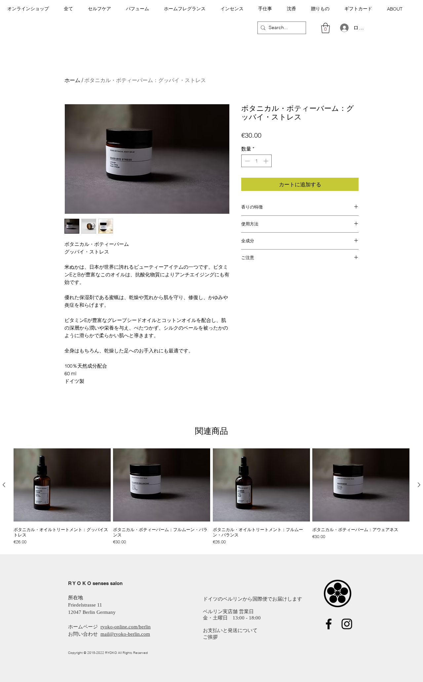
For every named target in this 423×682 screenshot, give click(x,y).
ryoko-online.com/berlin (125, 626)
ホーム (72, 80)
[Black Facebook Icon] (329, 624)
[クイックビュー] (62, 485)
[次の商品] (419, 485)
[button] (69, 8)
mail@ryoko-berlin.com (125, 634)
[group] (211, 496)
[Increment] (266, 161)
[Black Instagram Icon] (347, 624)
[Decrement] (246, 161)
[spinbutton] (256, 161)
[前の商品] (4, 485)
